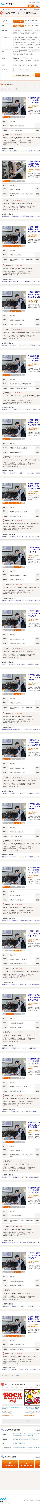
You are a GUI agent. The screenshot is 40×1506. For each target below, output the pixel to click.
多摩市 (33, 1439)
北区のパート (5, 600)
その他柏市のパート (7, 729)
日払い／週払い (29, 54)
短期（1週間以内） (28, 30)
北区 (20, 1439)
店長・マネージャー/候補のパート (28, 473)
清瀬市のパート (6, 857)
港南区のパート (6, 920)
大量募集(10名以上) (20, 42)
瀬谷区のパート (6, 409)
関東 (21, 9)
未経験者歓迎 (31, 44)
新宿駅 (15, 1443)
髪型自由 (24, 47)
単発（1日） (18, 30)
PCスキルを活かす (31, 42)
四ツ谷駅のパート (14, 345)
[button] (27, 1421)
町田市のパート (6, 793)
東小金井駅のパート (15, 151)
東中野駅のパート (14, 984)
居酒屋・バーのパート (25, 984)
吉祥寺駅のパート (14, 857)
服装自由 (31, 47)
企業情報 (26, 1500)
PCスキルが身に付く (20, 44)
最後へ (17, 89)
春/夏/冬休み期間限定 (32, 33)
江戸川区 (24, 1439)
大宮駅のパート (15, 281)
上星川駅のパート (13, 664)
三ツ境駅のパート (14, 920)
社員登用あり (34, 39)
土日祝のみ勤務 (19, 60)
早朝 (16, 65)
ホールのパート (25, 151)
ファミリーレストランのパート (28, 281)
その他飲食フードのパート (29, 216)
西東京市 (15, 1439)
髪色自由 (17, 47)
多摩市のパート (6, 151)
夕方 (28, 65)
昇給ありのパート (33, 1242)
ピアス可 (38, 47)
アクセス (32, 1500)
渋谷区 (37, 1439)
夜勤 (36, 65)
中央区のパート (6, 473)
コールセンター (33, 1433)
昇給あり (17, 39)
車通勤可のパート (33, 857)
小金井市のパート (6, 1048)
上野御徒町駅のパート (16, 1111)
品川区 (29, 1439)
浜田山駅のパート (16, 1306)
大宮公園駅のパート (17, 216)
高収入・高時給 (19, 54)
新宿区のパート (6, 536)
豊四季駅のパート (17, 729)
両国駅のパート (14, 536)
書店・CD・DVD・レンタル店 (21, 1433)
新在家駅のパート (14, 473)
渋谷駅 (23, 1443)
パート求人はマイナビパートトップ (9, 9)
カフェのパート (26, 1177)
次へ (13, 89)
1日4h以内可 (29, 37)
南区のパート (5, 664)
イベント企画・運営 (32, 1435)
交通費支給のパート (35, 1048)
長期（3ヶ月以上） (19, 33)
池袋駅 (19, 1443)
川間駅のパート (15, 1242)
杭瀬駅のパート (13, 600)
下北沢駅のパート (14, 793)
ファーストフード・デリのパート (28, 345)
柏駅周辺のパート (6, 216)
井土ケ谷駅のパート (15, 409)
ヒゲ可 (25, 1447)
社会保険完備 (25, 39)
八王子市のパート (6, 1306)
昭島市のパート (6, 1369)
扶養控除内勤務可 (19, 37)
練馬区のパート (6, 1111)
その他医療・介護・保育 (19, 1435)
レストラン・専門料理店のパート (26, 600)
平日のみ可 (28, 60)
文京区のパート (6, 984)
